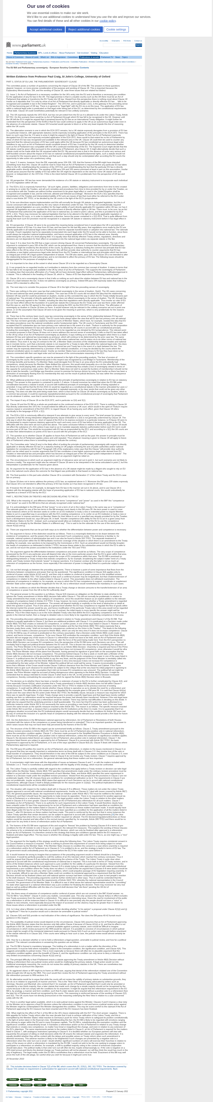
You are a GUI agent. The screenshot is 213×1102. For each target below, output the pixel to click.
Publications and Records (60, 62)
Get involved (83, 53)
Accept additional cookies (46, 29)
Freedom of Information (41, 1097)
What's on (45, 57)
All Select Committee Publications (100, 62)
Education (104, 53)
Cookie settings (116, 29)
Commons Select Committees (124, 62)
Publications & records (89, 57)
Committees (73, 57)
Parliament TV (107, 57)
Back (115, 1069)
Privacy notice (85, 1097)
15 (113, 814)
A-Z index (9, 1097)
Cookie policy (96, 1097)
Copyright (75, 1097)
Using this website (64, 1097)
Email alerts (116, 41)
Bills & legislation (58, 57)
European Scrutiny (12, 63)
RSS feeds (127, 41)
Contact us (138, 41)
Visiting (94, 53)
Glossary (18, 1097)
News (117, 57)
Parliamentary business (25, 53)
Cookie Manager (107, 1097)
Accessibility (104, 41)
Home (9, 53)
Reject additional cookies (84, 29)
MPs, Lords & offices (47, 53)
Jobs (53, 1097)
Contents (84, 67)
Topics (125, 57)
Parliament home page (23, 62)
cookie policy (108, 20)
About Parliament (67, 53)
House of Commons (15, 57)
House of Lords (32, 57)
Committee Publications (79, 62)
